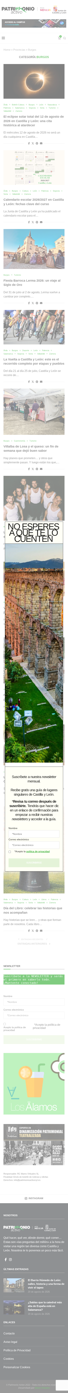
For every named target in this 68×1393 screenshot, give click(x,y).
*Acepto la (32, 851)
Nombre (13, 828)
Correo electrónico (19, 839)
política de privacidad (38, 851)
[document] (34, 696)
